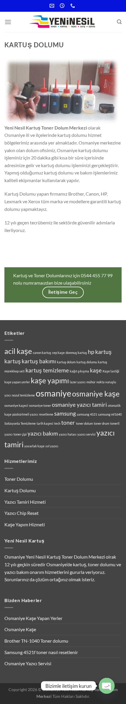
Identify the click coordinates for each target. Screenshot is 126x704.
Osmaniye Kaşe (20, 629)
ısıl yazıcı (51, 446)
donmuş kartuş (76, 352)
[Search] (119, 22)
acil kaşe (18, 351)
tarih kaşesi (45, 423)
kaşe (96, 370)
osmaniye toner (40, 405)
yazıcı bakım (43, 433)
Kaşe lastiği (111, 371)
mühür (91, 382)
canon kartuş (42, 352)
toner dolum (84, 423)
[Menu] (7, 22)
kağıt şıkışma (79, 371)
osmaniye (53, 393)
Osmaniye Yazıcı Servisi (27, 663)
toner (68, 422)
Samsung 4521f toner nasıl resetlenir (41, 652)
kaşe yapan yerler (17, 382)
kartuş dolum (66, 362)
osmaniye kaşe (96, 393)
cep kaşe (58, 352)
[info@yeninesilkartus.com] (53, 5)
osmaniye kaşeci (16, 405)
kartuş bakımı (39, 361)
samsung (65, 413)
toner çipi (20, 434)
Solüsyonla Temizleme (20, 423)
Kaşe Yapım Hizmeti (24, 524)
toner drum (101, 423)
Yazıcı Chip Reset (21, 513)
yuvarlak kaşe (34, 446)
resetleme (46, 414)
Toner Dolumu (18, 479)
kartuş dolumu (86, 362)
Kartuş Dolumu (20, 490)
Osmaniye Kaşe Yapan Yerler (33, 618)
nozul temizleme (23, 395)
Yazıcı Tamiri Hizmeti (25, 502)
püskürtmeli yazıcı (25, 414)
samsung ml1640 (110, 414)
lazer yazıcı (78, 382)
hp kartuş (100, 351)
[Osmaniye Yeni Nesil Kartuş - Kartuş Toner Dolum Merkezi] (63, 22)
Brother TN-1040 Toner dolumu (36, 640)
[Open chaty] (107, 686)
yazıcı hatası (67, 434)
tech (57, 423)
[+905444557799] (73, 5)
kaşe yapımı (50, 380)
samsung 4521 (87, 414)
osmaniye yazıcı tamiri (79, 404)
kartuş (12, 361)
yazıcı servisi (86, 434)
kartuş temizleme (47, 370)
